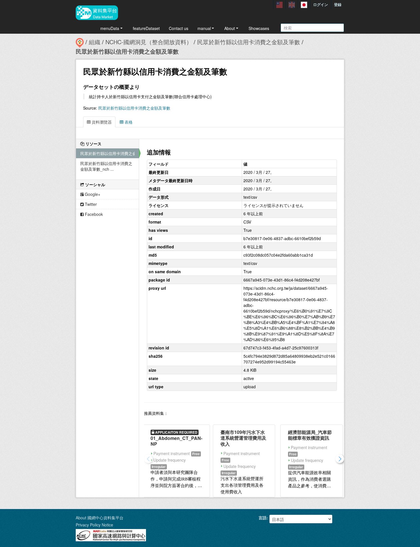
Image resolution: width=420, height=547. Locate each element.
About (229, 28)
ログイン (320, 4)
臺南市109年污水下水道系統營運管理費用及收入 (243, 438)
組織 (94, 42)
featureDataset (146, 28)
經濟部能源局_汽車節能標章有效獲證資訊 (310, 435)
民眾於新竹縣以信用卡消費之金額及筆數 (248, 42)
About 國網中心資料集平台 (99, 517)
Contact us (178, 28)
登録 (337, 4)
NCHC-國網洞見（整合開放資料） (148, 42)
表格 (128, 122)
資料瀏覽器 (101, 122)
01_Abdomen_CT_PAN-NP (176, 441)
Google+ (92, 194)
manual (204, 28)
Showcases (259, 28)
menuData (109, 28)
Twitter (90, 204)
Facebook (93, 214)
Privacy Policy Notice (94, 525)
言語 (263, 517)
